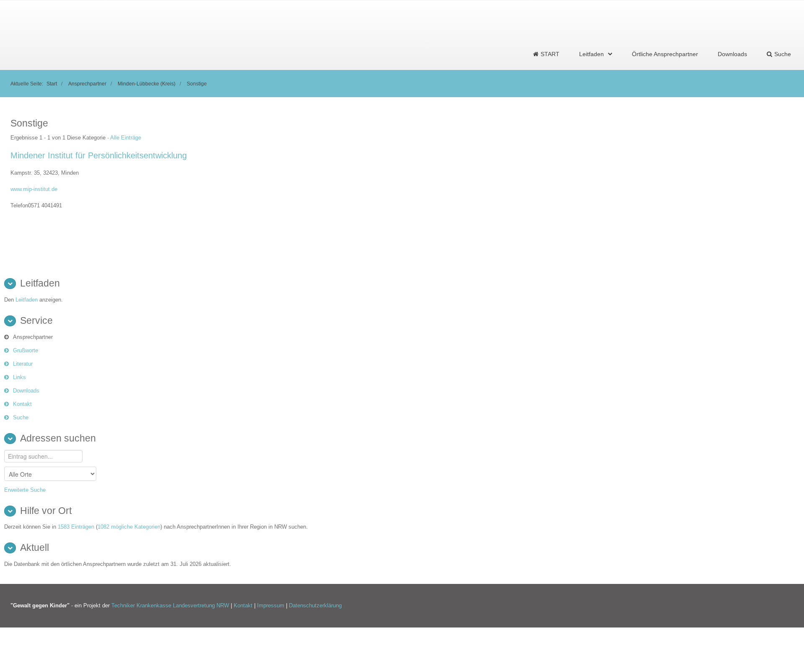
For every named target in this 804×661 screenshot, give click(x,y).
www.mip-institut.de (33, 189)
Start (51, 83)
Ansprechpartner (87, 83)
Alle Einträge (125, 137)
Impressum (271, 605)
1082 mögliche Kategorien (129, 527)
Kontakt (22, 404)
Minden (70, 173)
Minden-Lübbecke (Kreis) (146, 83)
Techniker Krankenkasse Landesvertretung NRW (170, 605)
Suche (20, 417)
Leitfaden (591, 54)
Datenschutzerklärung (315, 605)
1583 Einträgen (76, 527)
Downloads (732, 54)
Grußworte (25, 350)
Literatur (23, 364)
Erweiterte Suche (25, 490)
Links (19, 377)
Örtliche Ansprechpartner (665, 54)
